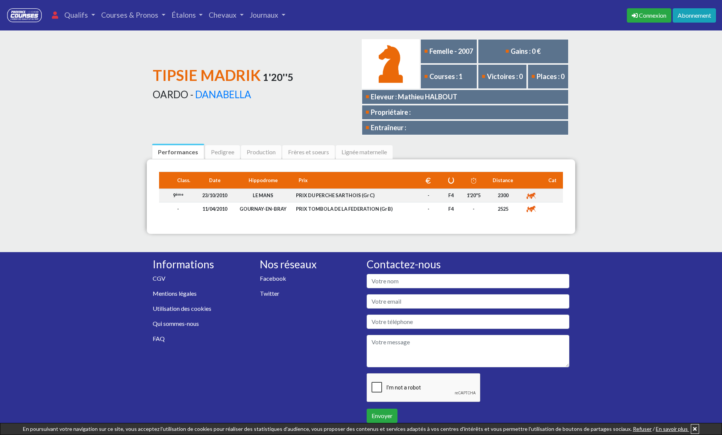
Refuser (642, 429)
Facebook (273, 278)
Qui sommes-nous (176, 323)
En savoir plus (672, 429)
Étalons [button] (184, 15)
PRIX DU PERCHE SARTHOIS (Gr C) (335, 195)
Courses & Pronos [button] (130, 15)
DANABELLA (223, 94)
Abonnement (694, 15)
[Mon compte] (55, 15)
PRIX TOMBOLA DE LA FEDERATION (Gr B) (344, 209)
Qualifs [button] (76, 15)
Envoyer (382, 415)
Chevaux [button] (223, 15)
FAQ (159, 338)
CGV (159, 278)
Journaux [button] (265, 15)
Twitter (269, 293)
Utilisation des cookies (182, 308)
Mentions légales (175, 293)
